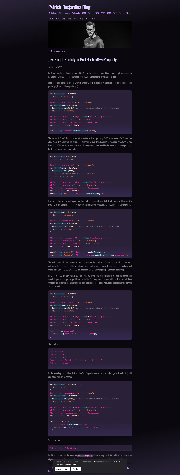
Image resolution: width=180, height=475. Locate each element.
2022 (109, 13)
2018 (51, 18)
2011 (93, 18)
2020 (121, 13)
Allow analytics (62, 469)
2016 (63, 18)
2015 (69, 18)
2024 (97, 13)
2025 (90, 13)
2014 (75, 18)
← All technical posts (56, 51)
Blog (60, 13)
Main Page (53, 13)
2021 (115, 13)
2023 (103, 13)
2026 (84, 13)
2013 (81, 18)
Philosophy (76, 13)
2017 (57, 18)
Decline (76, 469)
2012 (87, 18)
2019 (128, 13)
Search (67, 13)
